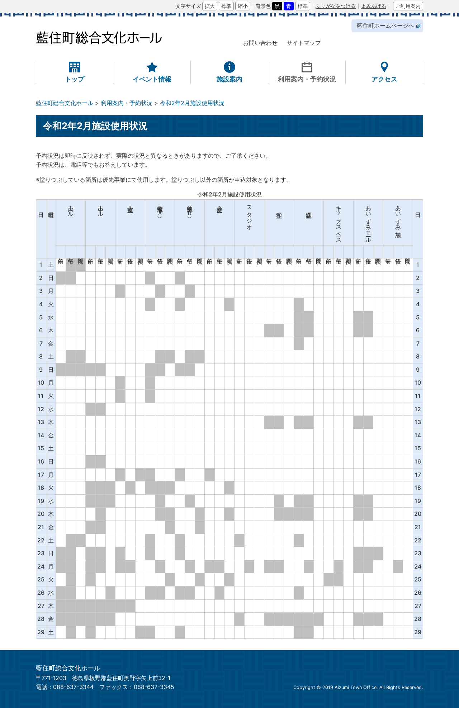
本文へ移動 (39, 6)
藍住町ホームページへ (385, 25)
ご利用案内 (408, 6)
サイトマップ (304, 42)
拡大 (210, 6)
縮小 (243, 6)
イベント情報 (152, 79)
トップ (74, 79)
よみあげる (373, 6)
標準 (226, 6)
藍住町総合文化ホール (64, 102)
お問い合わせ (260, 42)
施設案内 (229, 79)
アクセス (384, 79)
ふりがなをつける (336, 6)
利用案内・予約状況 (307, 79)
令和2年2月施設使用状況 (192, 102)
